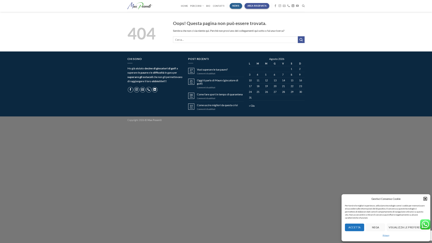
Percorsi (195, 6)
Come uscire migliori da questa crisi (217, 105)
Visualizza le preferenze (407, 227)
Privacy (386, 235)
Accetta (354, 227)
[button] (425, 198)
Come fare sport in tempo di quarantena (220, 94)
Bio (208, 6)
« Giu (252, 105)
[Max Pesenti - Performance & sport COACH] (140, 6)
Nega (375, 227)
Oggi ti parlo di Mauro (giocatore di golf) (217, 82)
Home (184, 6)
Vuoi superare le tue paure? (212, 69)
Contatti (219, 6)
